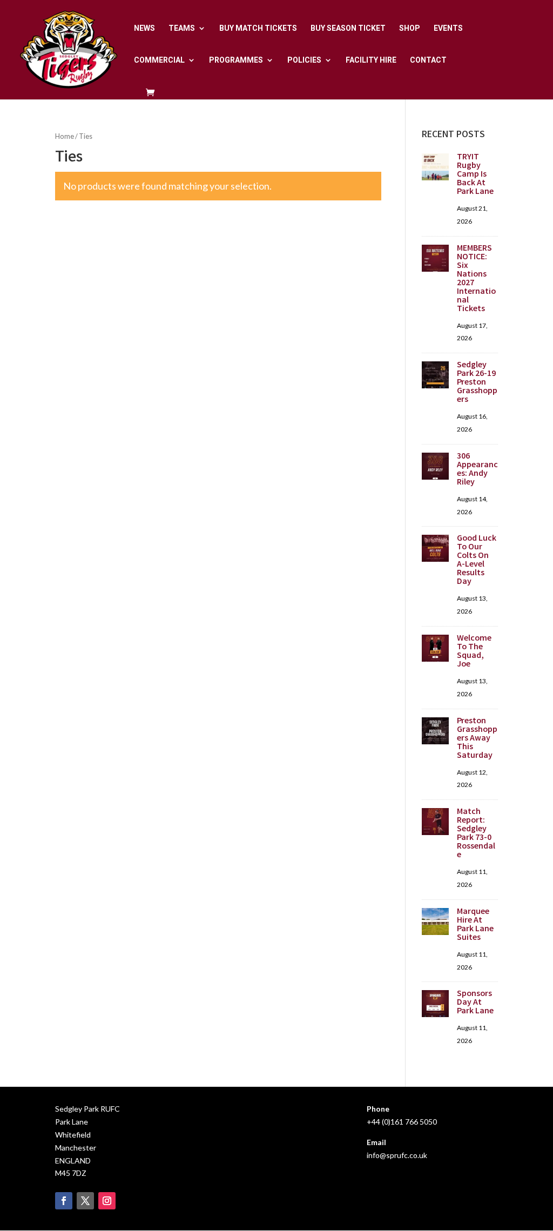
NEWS (144, 28)
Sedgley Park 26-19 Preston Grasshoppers (477, 382)
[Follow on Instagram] (107, 1200)
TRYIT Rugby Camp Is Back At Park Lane (475, 174)
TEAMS (181, 28)
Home (64, 136)
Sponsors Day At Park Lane (475, 1003)
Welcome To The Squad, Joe (474, 652)
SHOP (409, 28)
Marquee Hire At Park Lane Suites (475, 925)
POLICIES (304, 60)
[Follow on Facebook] (63, 1200)
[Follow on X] (85, 1200)
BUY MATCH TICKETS (258, 28)
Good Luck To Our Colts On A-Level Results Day (476, 560)
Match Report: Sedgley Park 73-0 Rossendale (476, 834)
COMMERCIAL (159, 60)
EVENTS (448, 28)
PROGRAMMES (236, 60)
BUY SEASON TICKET (348, 28)
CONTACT (428, 60)
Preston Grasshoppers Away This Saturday (477, 738)
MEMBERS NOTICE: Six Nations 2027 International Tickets (476, 279)
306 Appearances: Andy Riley (477, 469)
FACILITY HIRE (371, 60)
